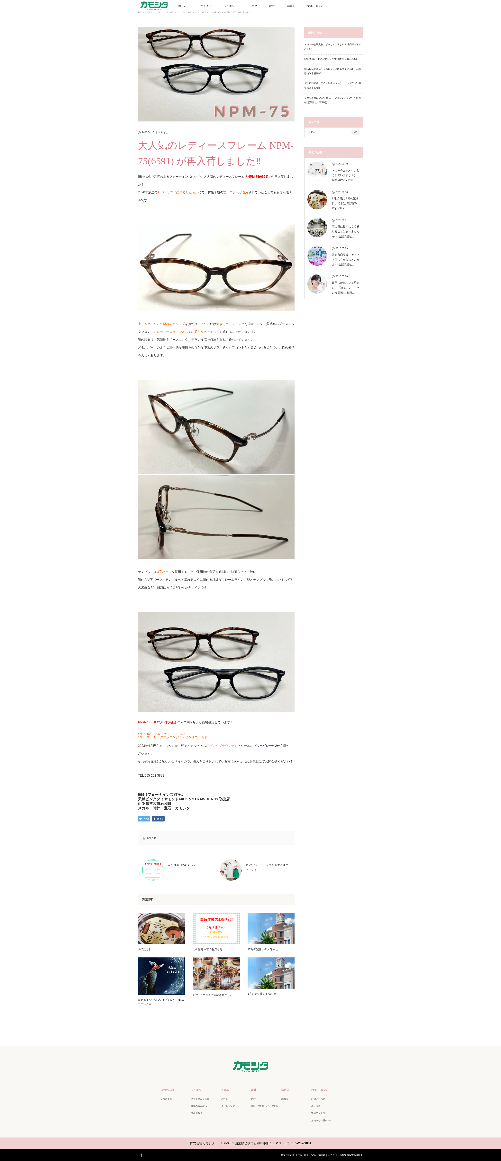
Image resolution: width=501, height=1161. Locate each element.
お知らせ (163, 132)
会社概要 (316, 1106)
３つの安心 (205, 5)
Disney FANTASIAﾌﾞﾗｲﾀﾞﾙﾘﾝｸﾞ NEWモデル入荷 (161, 1002)
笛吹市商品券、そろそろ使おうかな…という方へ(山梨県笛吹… (345, 259)
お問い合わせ (314, 5)
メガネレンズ (228, 1106)
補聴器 (290, 5)
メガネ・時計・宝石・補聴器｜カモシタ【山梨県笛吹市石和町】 (329, 1155)
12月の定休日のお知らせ (263, 949)
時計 (272, 5)
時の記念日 (145, 949)
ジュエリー (230, 5)
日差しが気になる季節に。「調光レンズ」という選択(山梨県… (345, 287)
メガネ (253, 5)
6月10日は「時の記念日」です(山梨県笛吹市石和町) (331, 59)
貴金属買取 (196, 1113)
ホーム (182, 5)
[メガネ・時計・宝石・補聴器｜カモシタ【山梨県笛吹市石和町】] (250, 1070)
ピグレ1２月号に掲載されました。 (214, 995)
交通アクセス (318, 1113)
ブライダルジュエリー (202, 1099)
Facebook (141, 1154)
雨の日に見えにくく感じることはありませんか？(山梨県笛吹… (345, 231)
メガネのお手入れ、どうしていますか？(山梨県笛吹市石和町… (345, 175)
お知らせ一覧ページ (321, 1120)
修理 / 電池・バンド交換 (264, 1106)
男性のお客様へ (199, 1106)
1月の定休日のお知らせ (262, 993)
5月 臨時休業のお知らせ (208, 949)
